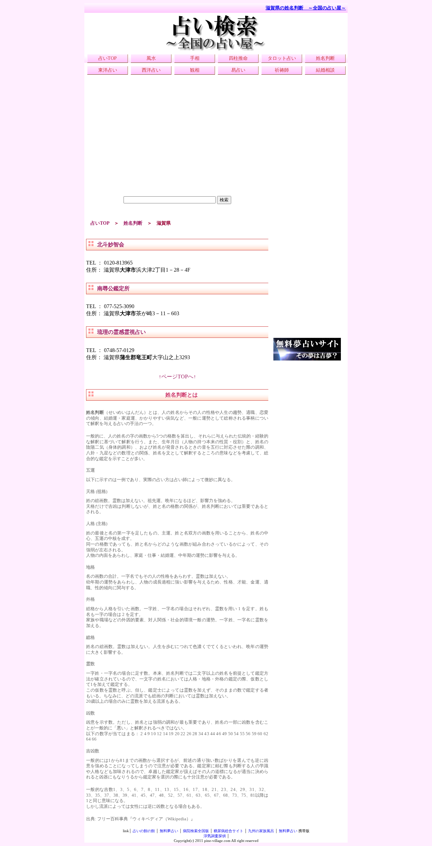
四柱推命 (238, 58)
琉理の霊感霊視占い (121, 332)
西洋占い (151, 70)
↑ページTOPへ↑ (177, 376)
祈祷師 (282, 70)
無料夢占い (169, 831)
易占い (238, 70)
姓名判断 (325, 58)
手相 (194, 58)
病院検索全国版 (196, 831)
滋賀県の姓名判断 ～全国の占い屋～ (306, 7)
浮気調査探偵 (215, 836)
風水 (151, 58)
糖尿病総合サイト (228, 831)
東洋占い (107, 70)
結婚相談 (325, 70)
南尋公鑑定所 (113, 288)
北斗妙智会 (110, 244)
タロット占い (282, 58)
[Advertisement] (177, 148)
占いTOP (107, 58)
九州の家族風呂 (261, 831)
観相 (194, 70)
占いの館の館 (144, 831)
